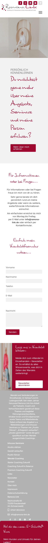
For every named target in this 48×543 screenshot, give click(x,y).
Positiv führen (14, 455)
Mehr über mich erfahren (21, 148)
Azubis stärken (14, 447)
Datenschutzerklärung (17, 493)
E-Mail (9, 295)
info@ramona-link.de (20, 514)
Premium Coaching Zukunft (20, 470)
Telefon (9, 286)
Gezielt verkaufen (15, 451)
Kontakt (11, 481)
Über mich (12, 485)
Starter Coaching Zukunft (19, 462)
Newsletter (12, 478)
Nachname (11, 277)
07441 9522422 (17, 510)
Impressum (12, 489)
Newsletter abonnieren (24, 384)
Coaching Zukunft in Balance (20, 466)
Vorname (10, 267)
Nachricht (10, 311)
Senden (13, 332)
